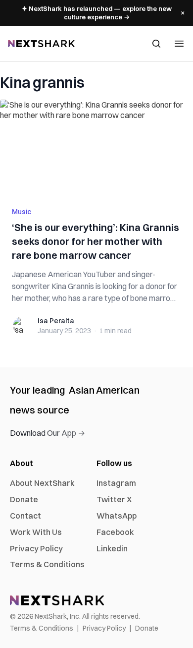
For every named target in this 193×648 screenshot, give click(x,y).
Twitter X (114, 499)
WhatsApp (116, 516)
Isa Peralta (56, 320)
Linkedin (112, 548)
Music (21, 211)
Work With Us (36, 532)
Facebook (115, 532)
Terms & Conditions (47, 564)
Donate (24, 499)
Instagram (116, 483)
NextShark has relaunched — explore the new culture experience (97, 12)
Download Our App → (47, 433)
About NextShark (42, 483)
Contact (25, 516)
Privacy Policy (36, 548)
